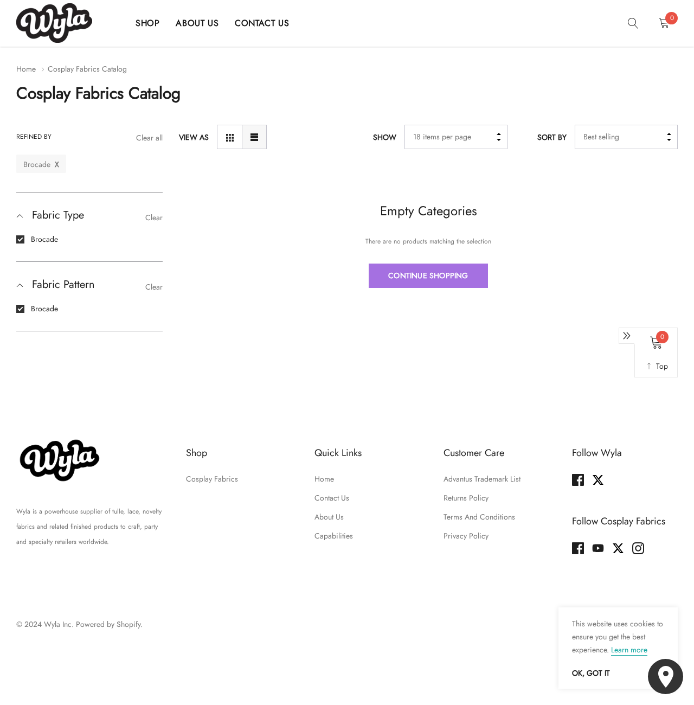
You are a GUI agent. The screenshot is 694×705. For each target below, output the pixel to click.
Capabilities (333, 535)
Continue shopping (428, 275)
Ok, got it (591, 673)
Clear (154, 218)
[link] (633, 22)
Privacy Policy (466, 535)
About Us (197, 23)
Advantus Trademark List (482, 478)
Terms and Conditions (479, 516)
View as (194, 137)
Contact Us (262, 23)
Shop (147, 23)
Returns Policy (466, 497)
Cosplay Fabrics (212, 478)
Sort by (552, 137)
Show (384, 137)
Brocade (44, 239)
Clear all (149, 138)
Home (26, 68)
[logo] (67, 23)
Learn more (629, 649)
